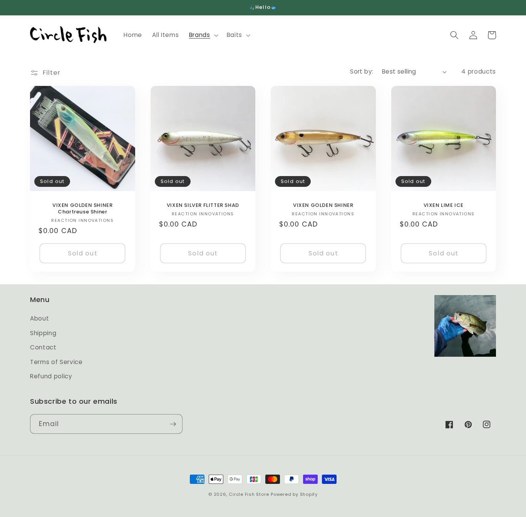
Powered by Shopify (294, 494)
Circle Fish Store (249, 494)
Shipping (43, 333)
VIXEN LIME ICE (444, 205)
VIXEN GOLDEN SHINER (323, 205)
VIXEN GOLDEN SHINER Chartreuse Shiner (82, 208)
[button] (203, 35)
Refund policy (51, 376)
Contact (43, 347)
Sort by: (362, 71)
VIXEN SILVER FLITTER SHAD (203, 205)
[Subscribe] (173, 424)
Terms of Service (56, 362)
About (39, 318)
